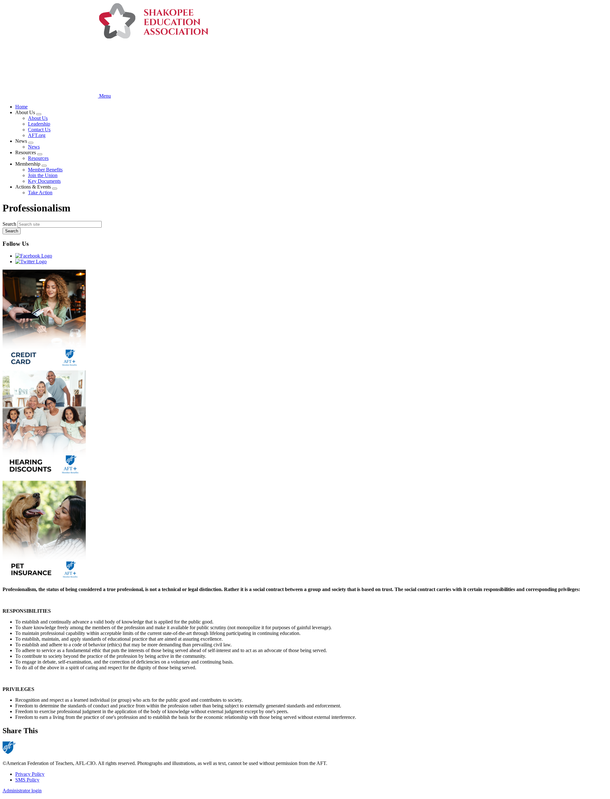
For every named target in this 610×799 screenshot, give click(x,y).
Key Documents (44, 181)
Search (9, 224)
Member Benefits (45, 169)
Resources (38, 158)
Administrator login (22, 790)
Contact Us (39, 129)
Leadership (39, 124)
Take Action (40, 192)
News (34, 146)
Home (21, 106)
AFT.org (36, 135)
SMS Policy (27, 779)
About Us (38, 118)
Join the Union (43, 175)
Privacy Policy (29, 774)
